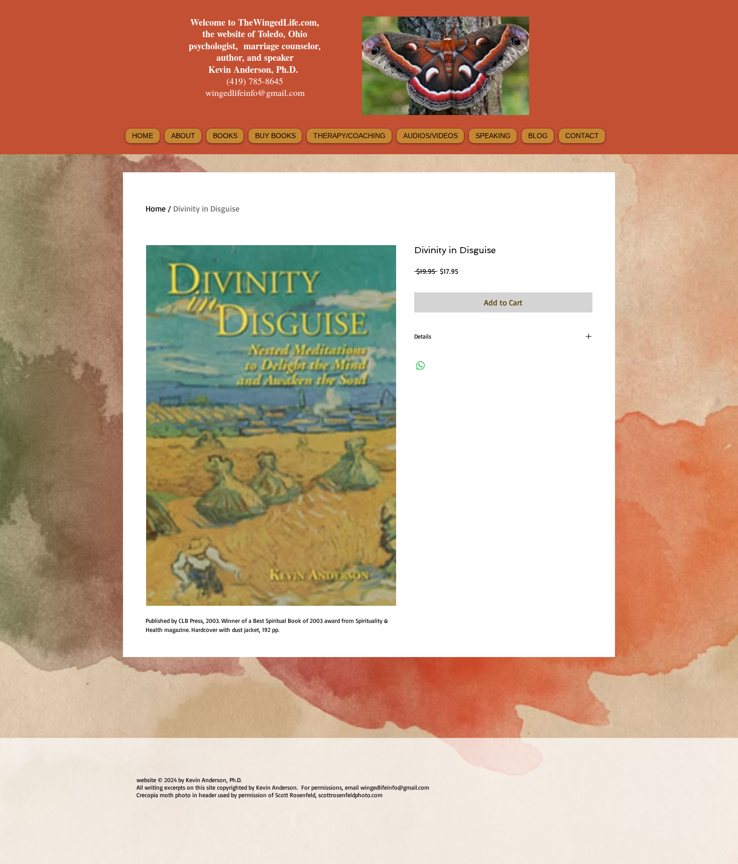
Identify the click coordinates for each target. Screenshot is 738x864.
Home (156, 208)
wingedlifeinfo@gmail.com (255, 92)
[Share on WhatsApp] (421, 366)
